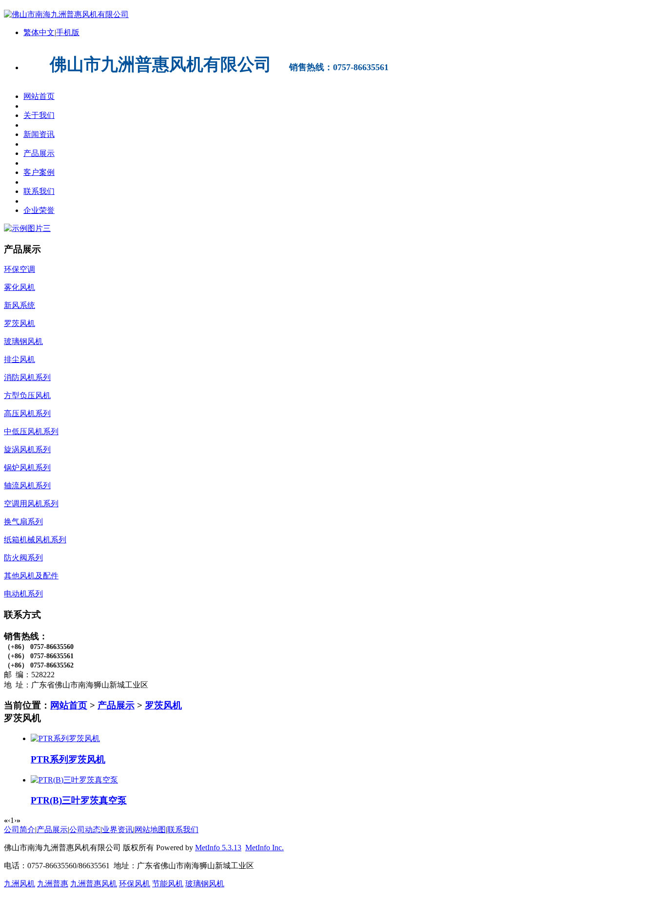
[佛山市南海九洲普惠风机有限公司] (66, 14)
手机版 (67, 32)
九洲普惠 (52, 883)
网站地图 (150, 829)
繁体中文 (39, 32)
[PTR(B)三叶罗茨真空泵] (74, 780)
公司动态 (84, 829)
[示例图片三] (27, 228)
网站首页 (68, 705)
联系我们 (182, 829)
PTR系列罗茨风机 (68, 759)
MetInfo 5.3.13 (218, 847)
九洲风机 (19, 883)
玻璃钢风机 (204, 883)
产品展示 (116, 705)
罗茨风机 (163, 705)
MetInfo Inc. (264, 847)
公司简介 (19, 829)
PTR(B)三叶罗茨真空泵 (79, 800)
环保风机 (134, 883)
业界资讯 (117, 829)
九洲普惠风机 (93, 883)
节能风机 (167, 883)
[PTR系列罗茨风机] (65, 738)
